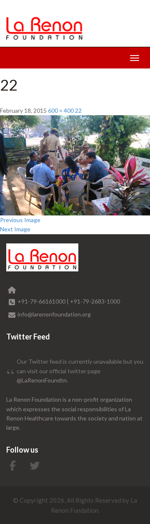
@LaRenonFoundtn (42, 380)
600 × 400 (61, 110)
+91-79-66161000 (42, 301)
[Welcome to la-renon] (45, 26)
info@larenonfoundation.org (54, 314)
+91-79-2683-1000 (95, 301)
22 (78, 110)
